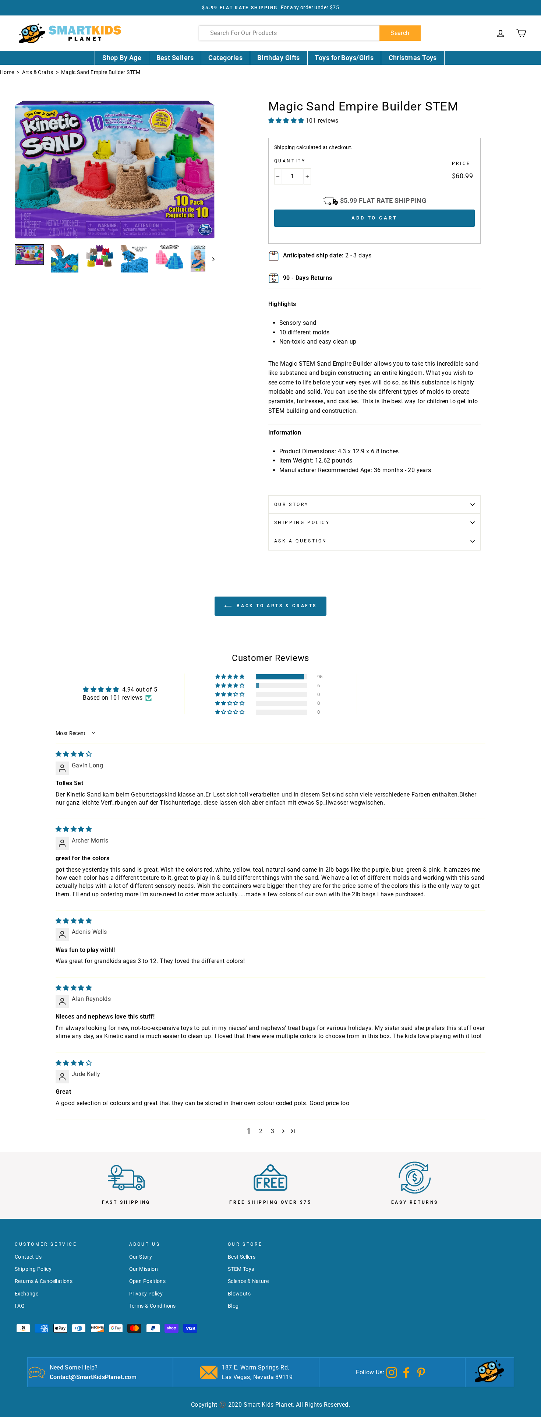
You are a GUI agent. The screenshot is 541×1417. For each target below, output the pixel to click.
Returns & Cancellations (44, 1281)
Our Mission (143, 1269)
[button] (230, 676)
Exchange (26, 1294)
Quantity (290, 161)
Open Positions (147, 1281)
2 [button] (260, 1131)
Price (461, 163)
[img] (74, 753)
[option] (270, 8)
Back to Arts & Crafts (275, 605)
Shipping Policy (302, 522)
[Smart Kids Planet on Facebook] (406, 1371)
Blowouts (239, 1294)
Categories (225, 57)
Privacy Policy (146, 1294)
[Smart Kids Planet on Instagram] (391, 1371)
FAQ (20, 1306)
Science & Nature (248, 1281)
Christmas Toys (413, 57)
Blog (233, 1306)
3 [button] (272, 1131)
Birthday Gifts (278, 57)
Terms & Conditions (152, 1306)
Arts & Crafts (37, 72)
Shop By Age (121, 57)
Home (7, 72)
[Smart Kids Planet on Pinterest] (421, 1371)
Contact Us (28, 1257)
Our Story (291, 504)
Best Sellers (175, 57)
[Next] (210, 259)
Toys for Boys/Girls (344, 57)
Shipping (284, 147)
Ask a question (300, 541)
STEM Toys (241, 1269)
